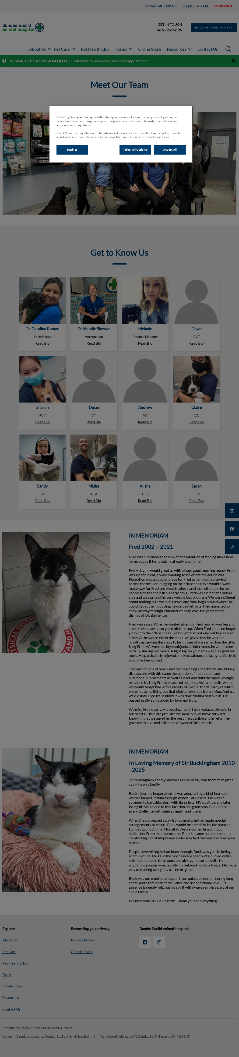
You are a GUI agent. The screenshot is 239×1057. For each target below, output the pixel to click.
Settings (72, 149)
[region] (121, 134)
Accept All (170, 149)
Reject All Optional (135, 149)
